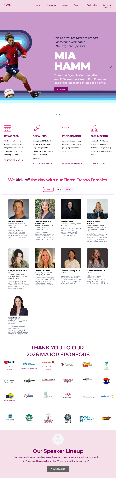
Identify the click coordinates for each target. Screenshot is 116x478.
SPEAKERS (39, 136)
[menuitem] (37, 5)
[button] (18, 220)
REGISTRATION (71, 136)
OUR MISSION (99, 136)
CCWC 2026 (11, 136)
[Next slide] (111, 66)
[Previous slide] (5, 66)
